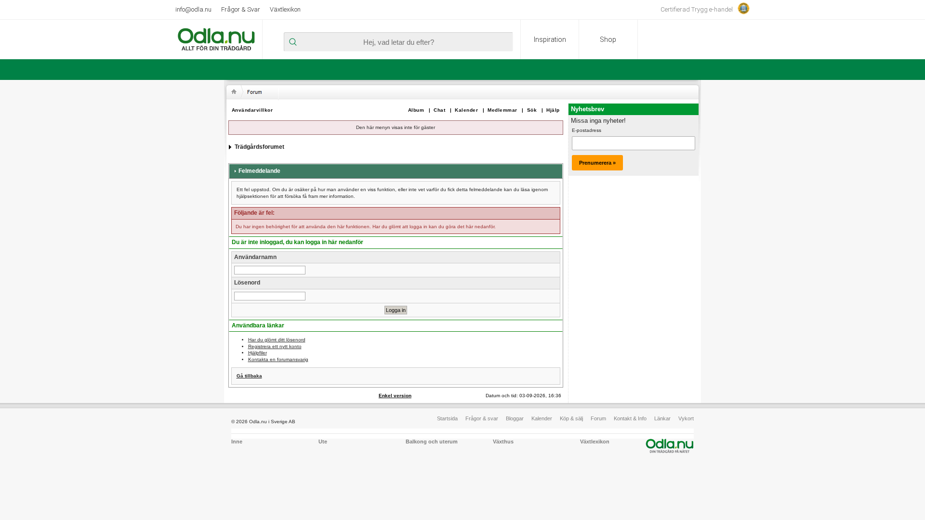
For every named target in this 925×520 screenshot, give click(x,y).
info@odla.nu (193, 9)
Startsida (447, 418)
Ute (322, 441)
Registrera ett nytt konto (275, 346)
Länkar (662, 418)
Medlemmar (502, 110)
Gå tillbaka (249, 375)
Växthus (503, 441)
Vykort (686, 418)
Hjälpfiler (257, 352)
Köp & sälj (571, 418)
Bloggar (515, 418)
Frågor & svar (481, 418)
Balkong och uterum (432, 441)
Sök (532, 110)
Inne (236, 441)
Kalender (466, 110)
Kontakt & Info (630, 418)
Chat (439, 110)
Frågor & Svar (240, 9)
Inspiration (550, 39)
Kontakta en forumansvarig (278, 359)
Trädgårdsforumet (259, 146)
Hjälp (553, 110)
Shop (608, 39)
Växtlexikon (285, 9)
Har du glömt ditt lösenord (276, 339)
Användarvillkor (252, 110)
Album (416, 110)
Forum (598, 418)
